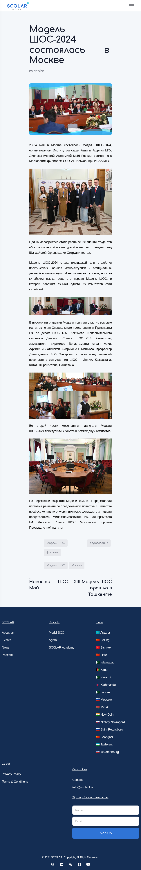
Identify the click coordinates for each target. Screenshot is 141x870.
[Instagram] (53, 864)
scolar (39, 71)
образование (99, 543)
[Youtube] (88, 864)
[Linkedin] (61, 864)
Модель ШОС (55, 543)
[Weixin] (70, 864)
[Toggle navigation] (131, 5)
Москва (76, 565)
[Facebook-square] (79, 864)
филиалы (52, 552)
